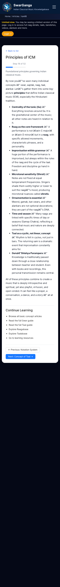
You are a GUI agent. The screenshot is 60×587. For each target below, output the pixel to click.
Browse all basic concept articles (25, 316)
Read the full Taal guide (20, 325)
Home (7, 16)
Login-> (8, 34)
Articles (15, 16)
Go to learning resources (21, 338)
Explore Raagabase (18, 329)
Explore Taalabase (18, 333)
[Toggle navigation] (54, 7)
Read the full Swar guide (21, 320)
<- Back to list (12, 51)
